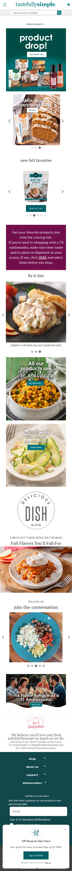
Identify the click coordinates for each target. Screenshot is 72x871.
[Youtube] (50, 812)
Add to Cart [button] (36, 208)
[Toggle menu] (4, 4)
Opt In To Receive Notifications (30, 786)
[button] (10, 121)
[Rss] (59, 812)
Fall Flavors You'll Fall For (36, 543)
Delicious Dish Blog (28, 791)
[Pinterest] (22, 812)
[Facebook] (12, 812)
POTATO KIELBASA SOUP (36, 345)
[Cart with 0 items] (68, 4)
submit (19, 799)
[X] (41, 812)
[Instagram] (31, 812)
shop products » (35, 24)
